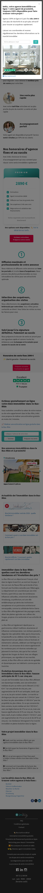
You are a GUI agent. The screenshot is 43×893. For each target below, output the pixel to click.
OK (36, 42)
